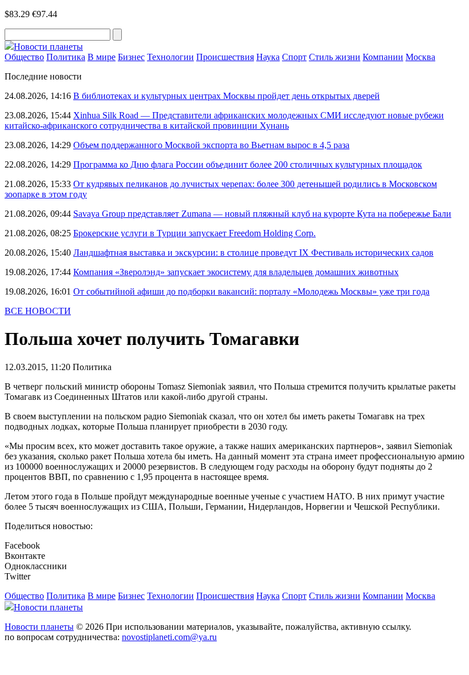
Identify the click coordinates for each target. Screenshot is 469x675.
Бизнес (131, 57)
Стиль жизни (334, 57)
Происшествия (225, 57)
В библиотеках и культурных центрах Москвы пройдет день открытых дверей (226, 96)
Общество (24, 57)
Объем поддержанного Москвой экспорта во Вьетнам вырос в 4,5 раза (211, 145)
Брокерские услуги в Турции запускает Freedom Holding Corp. (194, 233)
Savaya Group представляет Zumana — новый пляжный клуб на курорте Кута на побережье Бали (262, 214)
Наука (268, 57)
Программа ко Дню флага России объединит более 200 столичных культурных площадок (247, 164)
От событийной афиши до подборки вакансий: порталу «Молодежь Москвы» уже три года (251, 291)
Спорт (294, 57)
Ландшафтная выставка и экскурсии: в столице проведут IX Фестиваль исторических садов (253, 252)
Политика (65, 57)
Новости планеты (39, 627)
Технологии (170, 57)
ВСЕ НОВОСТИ (38, 311)
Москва (420, 57)
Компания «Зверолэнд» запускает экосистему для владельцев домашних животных (236, 272)
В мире (102, 57)
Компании (383, 57)
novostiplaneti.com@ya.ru (169, 637)
